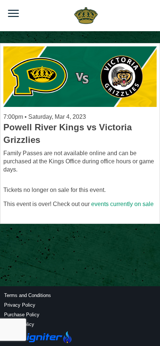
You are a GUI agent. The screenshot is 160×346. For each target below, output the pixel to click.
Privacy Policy (19, 305)
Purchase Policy (21, 314)
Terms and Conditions (27, 295)
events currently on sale (122, 204)
